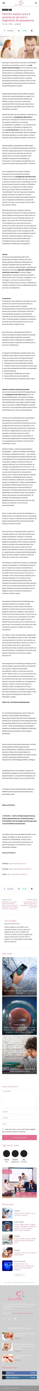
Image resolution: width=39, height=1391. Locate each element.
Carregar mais (19, 1275)
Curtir (6, 1150)
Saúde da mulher (19, 1261)
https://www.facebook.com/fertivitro (20, 869)
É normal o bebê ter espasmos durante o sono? (25, 1335)
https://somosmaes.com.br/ (12, 924)
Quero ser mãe (19, 1024)
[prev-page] (3, 1078)
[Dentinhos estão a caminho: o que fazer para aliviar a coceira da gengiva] (7, 1347)
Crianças (19, 988)
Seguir (15, 1150)
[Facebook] (4, 1319)
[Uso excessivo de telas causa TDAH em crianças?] (19, 976)
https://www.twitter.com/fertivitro (17, 874)
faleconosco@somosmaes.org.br (22, 1313)
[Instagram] (9, 1319)
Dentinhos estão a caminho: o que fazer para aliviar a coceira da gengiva (25, 1346)
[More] (31, 30)
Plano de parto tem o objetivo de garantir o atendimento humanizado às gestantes (28, 904)
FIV (10, 10)
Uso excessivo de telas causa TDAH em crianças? (19, 992)
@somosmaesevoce (28, 1282)
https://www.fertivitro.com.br (17, 863)
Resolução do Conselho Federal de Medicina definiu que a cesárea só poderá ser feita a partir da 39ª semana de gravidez (10, 905)
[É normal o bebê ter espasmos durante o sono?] (7, 1336)
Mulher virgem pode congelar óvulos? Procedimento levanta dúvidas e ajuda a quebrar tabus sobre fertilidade (19, 1029)
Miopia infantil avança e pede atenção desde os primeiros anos (19, 1070)
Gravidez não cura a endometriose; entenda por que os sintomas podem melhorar (24, 1267)
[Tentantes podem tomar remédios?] (7, 1358)
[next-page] (7, 1078)
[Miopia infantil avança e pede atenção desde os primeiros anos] (19, 1054)
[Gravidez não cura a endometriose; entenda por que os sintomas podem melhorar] (7, 1265)
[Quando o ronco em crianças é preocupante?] (7, 1252)
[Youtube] (15, 1319)
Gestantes (5, 10)
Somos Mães (8, 24)
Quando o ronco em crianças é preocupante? (25, 1254)
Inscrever (23, 1150)
